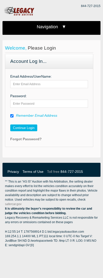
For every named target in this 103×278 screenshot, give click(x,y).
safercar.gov (13, 204)
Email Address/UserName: (31, 76)
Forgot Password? (26, 139)
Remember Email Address (36, 115)
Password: (18, 96)
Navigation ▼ (51, 26)
